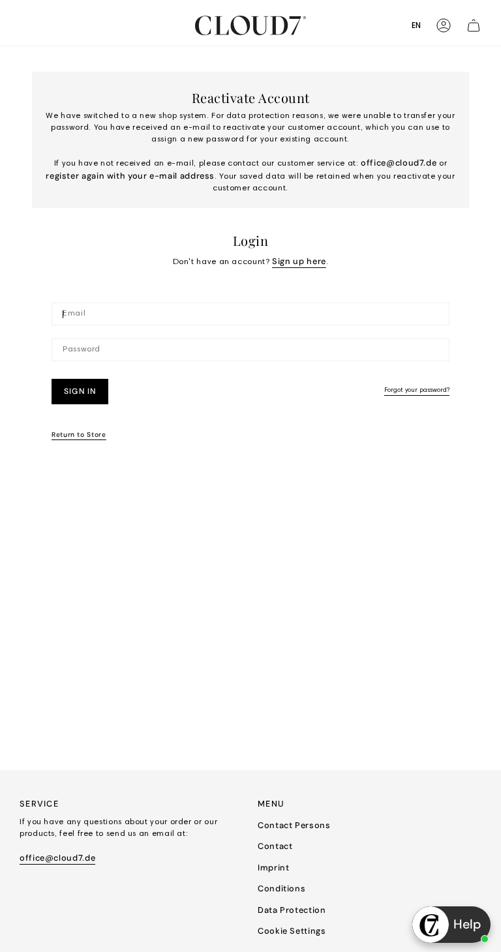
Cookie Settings (292, 930)
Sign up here (299, 261)
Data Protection (292, 909)
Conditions (281, 888)
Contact (275, 846)
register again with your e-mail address (130, 175)
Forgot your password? (416, 390)
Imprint (273, 867)
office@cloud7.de (398, 162)
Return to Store (79, 434)
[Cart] (474, 25)
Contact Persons (294, 825)
